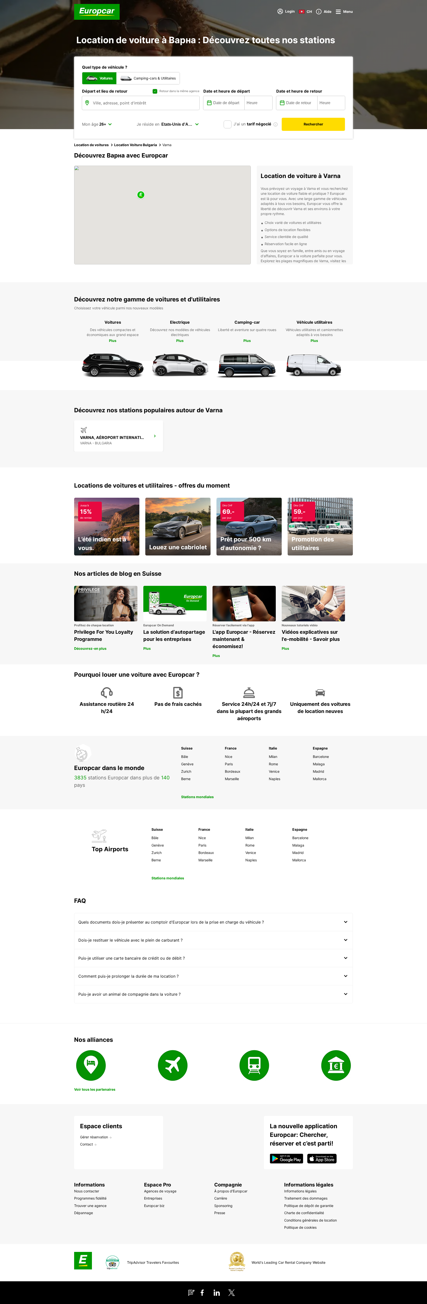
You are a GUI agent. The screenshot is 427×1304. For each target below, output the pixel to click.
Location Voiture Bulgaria (135, 145)
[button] (141, 195)
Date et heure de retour (299, 91)
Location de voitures (91, 145)
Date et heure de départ (226, 91)
